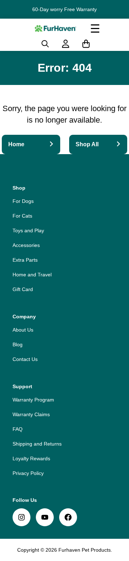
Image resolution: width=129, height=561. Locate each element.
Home (16, 144)
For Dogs (23, 201)
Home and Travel (32, 274)
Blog (18, 344)
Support (22, 386)
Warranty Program (33, 400)
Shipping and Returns (37, 444)
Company (24, 316)
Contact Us (25, 359)
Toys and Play (28, 230)
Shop (19, 188)
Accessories (26, 245)
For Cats (22, 216)
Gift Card (23, 289)
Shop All (87, 144)
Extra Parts (25, 260)
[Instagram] (21, 517)
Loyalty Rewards (31, 458)
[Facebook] (68, 517)
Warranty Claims (31, 414)
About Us (23, 330)
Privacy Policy (28, 473)
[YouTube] (45, 517)
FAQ (18, 429)
